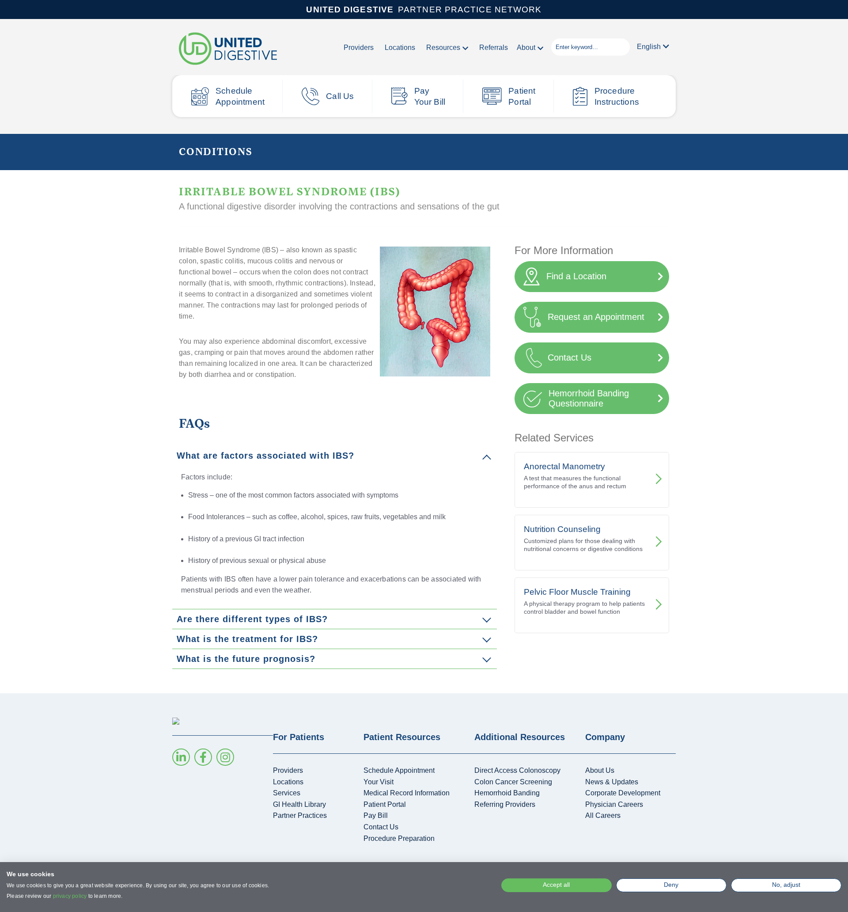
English (649, 46)
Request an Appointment (596, 317)
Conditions (216, 151)
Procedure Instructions (616, 96)
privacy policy (70, 896)
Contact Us (569, 357)
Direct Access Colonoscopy (517, 770)
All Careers (603, 815)
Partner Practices (300, 815)
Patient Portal (521, 96)
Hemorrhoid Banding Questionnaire (589, 398)
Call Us (340, 96)
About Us (599, 770)
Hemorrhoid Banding (507, 793)
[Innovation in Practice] (228, 49)
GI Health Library (299, 804)
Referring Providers (504, 804)
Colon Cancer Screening (513, 782)
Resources (443, 47)
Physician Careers (614, 804)
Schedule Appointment (240, 96)
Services (286, 793)
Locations (400, 47)
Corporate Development (622, 793)
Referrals (493, 47)
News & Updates (611, 782)
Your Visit (378, 782)
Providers (359, 47)
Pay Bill (375, 815)
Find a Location (576, 276)
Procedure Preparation (399, 838)
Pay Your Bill (430, 96)
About (526, 47)
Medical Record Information (406, 793)
